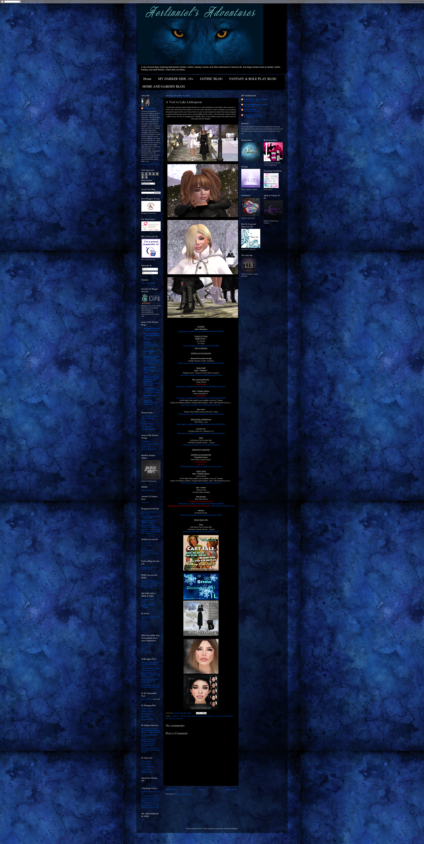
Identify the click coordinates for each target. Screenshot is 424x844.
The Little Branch (150, 388)
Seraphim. (147, 342)
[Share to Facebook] (203, 713)
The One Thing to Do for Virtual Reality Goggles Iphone (149, 664)
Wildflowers (145, 716)
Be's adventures (150, 395)
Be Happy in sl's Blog (152, 328)
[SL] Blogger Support (152, 356)
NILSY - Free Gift (147, 644)
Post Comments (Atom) (183, 794)
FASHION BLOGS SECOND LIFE (147, 568)
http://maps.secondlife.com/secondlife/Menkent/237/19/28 (201, 375)
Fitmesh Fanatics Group (149, 444)
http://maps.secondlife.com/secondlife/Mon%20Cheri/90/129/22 (201, 414)
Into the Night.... (146, 764)
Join (142, 820)
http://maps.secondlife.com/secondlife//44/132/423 (201, 445)
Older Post (231, 789)
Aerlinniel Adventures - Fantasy (255, 99)
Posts (146, 269)
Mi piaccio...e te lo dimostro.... (147, 600)
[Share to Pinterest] (205, 713)
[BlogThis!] (199, 713)
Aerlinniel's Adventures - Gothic (256, 104)
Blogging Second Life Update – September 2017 (150, 526)
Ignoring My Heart (147, 550)
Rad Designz (228, 716)
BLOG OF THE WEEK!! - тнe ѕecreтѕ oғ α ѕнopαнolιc (151, 582)
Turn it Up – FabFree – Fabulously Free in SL (151, 335)
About (143, 629)
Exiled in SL (148, 401)
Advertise (144, 624)
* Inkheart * (175, 716)
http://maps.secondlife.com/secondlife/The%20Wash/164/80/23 (201, 504)
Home (147, 78)
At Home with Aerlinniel (252, 115)
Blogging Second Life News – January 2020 (150, 517)
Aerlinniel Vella (149, 108)
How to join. (145, 502)
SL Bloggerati (146, 441)
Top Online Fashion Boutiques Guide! (148, 744)
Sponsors (144, 621)
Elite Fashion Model (148, 490)
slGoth (143, 421)
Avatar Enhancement (148, 449)
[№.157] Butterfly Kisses (149, 796)
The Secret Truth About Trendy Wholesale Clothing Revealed (150, 750)
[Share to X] (201, 713)
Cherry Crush (146, 543)
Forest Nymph (146, 761)
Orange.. (146, 397)
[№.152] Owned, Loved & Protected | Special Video (150, 806)
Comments (148, 273)
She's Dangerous (147, 766)
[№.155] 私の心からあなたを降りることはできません (150, 799)
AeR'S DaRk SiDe (250, 110)
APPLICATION (146, 699)
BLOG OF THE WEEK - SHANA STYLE (149, 586)
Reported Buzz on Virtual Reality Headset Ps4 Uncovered (150, 681)
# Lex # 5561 (148, 353)
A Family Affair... (146, 769)
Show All (158, 407)
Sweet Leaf (147, 339)
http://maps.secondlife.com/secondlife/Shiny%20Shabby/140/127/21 (201, 386)
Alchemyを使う (146, 652)
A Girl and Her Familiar (251, 101)
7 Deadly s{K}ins (185, 716)
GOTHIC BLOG (211, 78)
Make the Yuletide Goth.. (251, 106)
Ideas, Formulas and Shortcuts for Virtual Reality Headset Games (150, 674)
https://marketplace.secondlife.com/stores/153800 (201, 346)
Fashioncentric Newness (149, 368)
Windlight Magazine (148, 429)
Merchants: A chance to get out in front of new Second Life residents (150, 531)
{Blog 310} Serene (147, 714)
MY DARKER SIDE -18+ (175, 78)
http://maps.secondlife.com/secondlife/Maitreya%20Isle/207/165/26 (201, 424)
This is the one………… (149, 545)
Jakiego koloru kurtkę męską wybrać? (150, 403)
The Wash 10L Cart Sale (174, 718)
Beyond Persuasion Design (201, 716)
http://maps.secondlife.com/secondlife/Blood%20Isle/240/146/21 (201, 363)
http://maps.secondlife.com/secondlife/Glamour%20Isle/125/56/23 (201, 433)
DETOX (144, 548)
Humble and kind (147, 719)
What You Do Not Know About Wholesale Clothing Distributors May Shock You (151, 730)
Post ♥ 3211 (145, 646)
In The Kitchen (146, 709)
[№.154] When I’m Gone (149, 803)
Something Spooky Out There (253, 117)
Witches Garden (147, 711)
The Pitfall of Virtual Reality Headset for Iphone (150, 669)
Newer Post (171, 789)
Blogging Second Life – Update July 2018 (149, 521)
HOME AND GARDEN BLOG (163, 86)
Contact (144, 626)
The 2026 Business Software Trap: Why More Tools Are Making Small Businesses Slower (152, 361)
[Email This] (197, 713)
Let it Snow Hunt (217, 716)
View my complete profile (150, 164)
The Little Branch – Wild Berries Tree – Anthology (151, 391)
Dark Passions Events (149, 416)
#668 (143, 649)
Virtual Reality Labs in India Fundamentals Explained (150, 686)
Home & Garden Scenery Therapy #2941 (152, 384)
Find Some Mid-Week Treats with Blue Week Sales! (151, 346)
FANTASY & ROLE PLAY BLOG (252, 78)
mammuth (219, 828)
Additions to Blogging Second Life (148, 513)
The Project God (147, 424)
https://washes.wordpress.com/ (223, 506)
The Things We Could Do (252, 111)
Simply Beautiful (146, 772)
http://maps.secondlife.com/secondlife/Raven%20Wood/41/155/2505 (200, 398)
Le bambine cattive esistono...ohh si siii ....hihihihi (148, 605)
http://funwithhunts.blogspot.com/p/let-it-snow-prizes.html (201, 466)
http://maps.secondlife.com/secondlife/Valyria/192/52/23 (201, 405)
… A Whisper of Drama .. (152, 330)
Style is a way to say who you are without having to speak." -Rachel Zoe (151, 378)
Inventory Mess (149, 351)
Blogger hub (145, 446)
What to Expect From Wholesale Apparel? (148, 740)
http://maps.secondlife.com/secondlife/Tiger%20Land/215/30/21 (201, 331)
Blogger (235, 828)
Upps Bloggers (146, 426)
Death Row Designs (148, 418)
